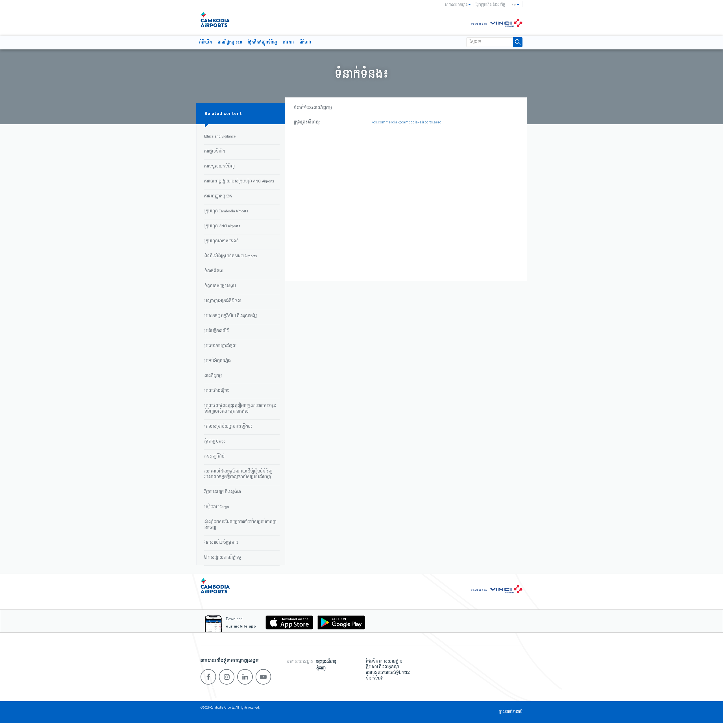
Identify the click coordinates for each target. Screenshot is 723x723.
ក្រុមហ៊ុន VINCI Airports (222, 226)
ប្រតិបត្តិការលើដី (216, 331)
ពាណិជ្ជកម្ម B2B (230, 42)
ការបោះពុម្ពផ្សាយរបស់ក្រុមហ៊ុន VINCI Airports (239, 181)
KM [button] (514, 5)
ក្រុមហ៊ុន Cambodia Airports (226, 211)
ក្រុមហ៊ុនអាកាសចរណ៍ (221, 241)
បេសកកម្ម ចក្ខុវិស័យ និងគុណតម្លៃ (230, 316)
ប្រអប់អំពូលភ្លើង (217, 361)
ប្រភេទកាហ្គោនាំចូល (220, 346)
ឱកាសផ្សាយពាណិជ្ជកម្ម (222, 557)
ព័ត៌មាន (305, 42)
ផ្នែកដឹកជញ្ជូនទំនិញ (262, 42)
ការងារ (288, 42)
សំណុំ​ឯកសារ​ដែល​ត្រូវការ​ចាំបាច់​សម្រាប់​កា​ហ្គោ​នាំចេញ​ (240, 525)
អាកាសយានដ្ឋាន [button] (457, 5)
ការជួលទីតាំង (214, 151)
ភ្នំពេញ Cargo (215, 441)
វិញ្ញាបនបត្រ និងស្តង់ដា (222, 492)
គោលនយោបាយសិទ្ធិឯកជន (388, 673)
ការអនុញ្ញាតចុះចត (218, 196)
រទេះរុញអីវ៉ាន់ (214, 456)
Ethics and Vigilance (220, 136)
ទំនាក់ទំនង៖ (214, 271)
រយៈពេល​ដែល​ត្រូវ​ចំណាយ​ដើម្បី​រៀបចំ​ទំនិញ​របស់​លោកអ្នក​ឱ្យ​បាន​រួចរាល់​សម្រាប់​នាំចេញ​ (238, 474)
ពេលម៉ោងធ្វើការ (216, 391)
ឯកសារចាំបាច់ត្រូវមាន (221, 543)
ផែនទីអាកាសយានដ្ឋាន (384, 661)
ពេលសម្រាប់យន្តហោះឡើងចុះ (228, 426)
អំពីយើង (205, 42)
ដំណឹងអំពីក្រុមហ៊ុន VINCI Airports (230, 256)
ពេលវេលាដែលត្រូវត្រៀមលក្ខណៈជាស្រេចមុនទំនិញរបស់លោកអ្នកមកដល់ (240, 408)
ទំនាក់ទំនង (375, 678)
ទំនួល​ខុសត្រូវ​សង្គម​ (220, 286)
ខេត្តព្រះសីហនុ (326, 662)
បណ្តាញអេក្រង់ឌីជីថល (222, 301)
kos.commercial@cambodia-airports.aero (406, 122)
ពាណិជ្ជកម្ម (213, 376)
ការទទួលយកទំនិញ (219, 166)
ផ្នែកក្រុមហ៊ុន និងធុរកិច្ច (490, 5)
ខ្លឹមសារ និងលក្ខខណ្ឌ (382, 667)
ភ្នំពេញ (321, 668)
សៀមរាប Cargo (216, 507)
